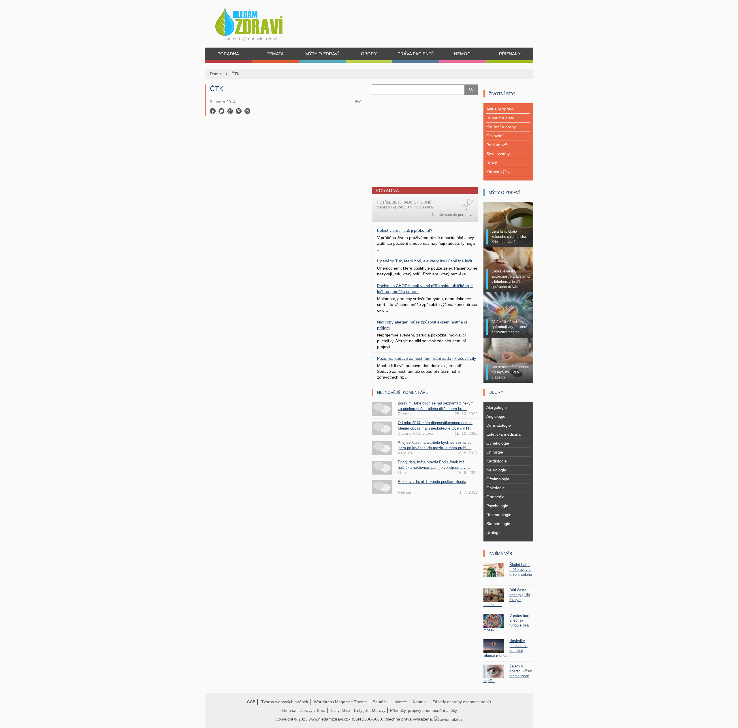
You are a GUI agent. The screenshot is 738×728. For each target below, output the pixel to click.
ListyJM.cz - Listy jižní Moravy (358, 710)
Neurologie (496, 470)
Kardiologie (496, 461)
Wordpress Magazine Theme (340, 701)
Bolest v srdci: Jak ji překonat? (404, 230)
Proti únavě (496, 144)
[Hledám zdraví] (256, 23)
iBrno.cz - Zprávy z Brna (303, 710)
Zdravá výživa (499, 171)
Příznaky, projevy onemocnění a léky (423, 710)
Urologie (494, 532)
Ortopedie (495, 496)
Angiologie (495, 416)
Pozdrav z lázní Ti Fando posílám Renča (432, 481)
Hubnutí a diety (500, 118)
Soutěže (380, 701)
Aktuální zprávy (500, 109)
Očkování (495, 135)
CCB (251, 701)
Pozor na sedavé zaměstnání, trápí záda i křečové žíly (426, 358)
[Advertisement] (285, 158)
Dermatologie (498, 425)
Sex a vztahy (498, 153)
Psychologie (497, 505)
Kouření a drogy (501, 127)
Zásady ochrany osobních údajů (461, 701)
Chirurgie (494, 452)
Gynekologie (497, 443)
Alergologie (496, 407)
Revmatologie (498, 514)
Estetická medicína (503, 434)
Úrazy (491, 162)
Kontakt (420, 701)
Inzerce (400, 701)
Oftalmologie (497, 479)
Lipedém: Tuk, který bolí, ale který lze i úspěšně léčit (424, 261)
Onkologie (495, 488)
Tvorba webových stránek (284, 701)
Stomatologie (498, 523)
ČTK (235, 74)
